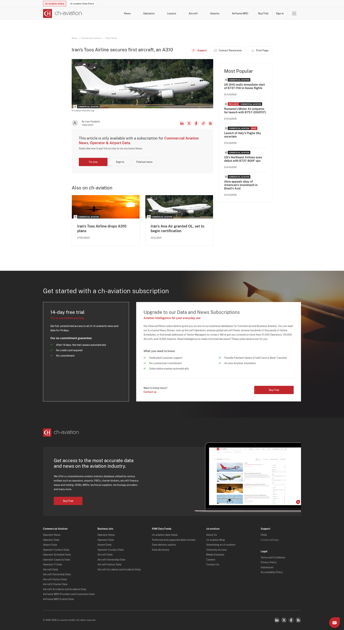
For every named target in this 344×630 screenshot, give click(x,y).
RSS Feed (210, 123)
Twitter (284, 620)
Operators (149, 13)
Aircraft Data (50, 569)
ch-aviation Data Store (82, 3)
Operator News (51, 534)
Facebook (196, 123)
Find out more (144, 162)
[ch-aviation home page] (62, 13)
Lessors (171, 13)
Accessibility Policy (272, 572)
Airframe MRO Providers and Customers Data (69, 594)
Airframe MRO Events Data (58, 599)
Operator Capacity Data (56, 559)
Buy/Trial (263, 13)
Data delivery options (164, 544)
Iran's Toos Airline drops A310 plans (101, 228)
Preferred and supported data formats (173, 539)
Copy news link (203, 123)
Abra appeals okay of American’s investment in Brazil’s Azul (240, 185)
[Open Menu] (294, 13)
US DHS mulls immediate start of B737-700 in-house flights (244, 86)
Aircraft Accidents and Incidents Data (64, 589)
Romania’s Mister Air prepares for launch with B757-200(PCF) (245, 110)
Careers (210, 559)
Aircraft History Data (55, 579)
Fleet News (111, 38)
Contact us (150, 391)
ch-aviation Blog (215, 539)
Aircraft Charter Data (55, 584)
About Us (211, 534)
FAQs (264, 534)
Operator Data (51, 539)
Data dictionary (160, 549)
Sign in (280, 13)
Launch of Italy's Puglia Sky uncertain (242, 134)
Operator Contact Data (56, 549)
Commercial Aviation (91, 38)
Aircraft (193, 13)
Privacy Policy (269, 562)
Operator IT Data (52, 564)
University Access (216, 549)
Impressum (267, 567)
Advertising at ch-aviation (220, 544)
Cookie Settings (270, 540)
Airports (214, 13)
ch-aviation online (54, 3)
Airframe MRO (240, 13)
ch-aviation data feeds (165, 534)
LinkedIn (182, 123)
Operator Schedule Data (57, 554)
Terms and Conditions (273, 557)
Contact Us (212, 564)
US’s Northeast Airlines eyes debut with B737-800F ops (243, 159)
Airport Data (50, 544)
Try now (93, 162)
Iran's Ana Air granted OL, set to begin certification (177, 228)
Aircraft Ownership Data (57, 574)
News (127, 13)
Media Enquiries (215, 554)
